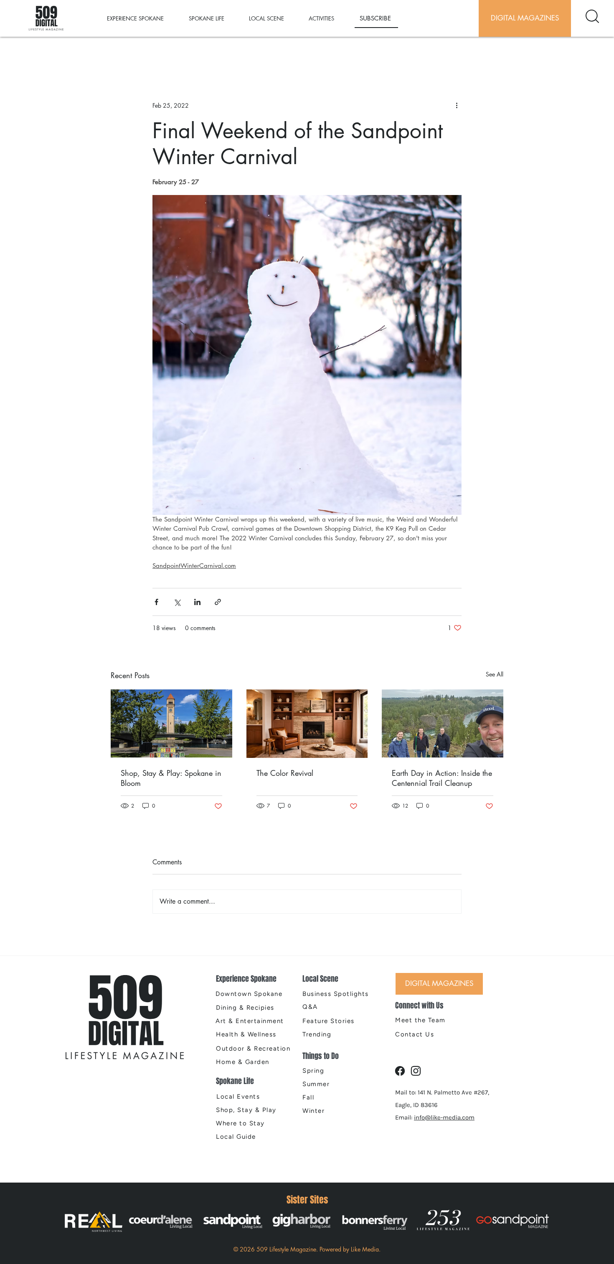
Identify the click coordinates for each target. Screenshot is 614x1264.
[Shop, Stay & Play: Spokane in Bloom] (171, 723)
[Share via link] (218, 602)
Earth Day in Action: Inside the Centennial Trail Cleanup (442, 778)
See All (494, 674)
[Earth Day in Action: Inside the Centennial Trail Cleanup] (442, 723)
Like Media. (366, 1249)
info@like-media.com (444, 1117)
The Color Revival (284, 773)
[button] (144, 18)
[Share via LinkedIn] (197, 602)
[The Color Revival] (307, 723)
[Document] (592, 16)
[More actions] (457, 105)
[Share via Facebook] (156, 602)
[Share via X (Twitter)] (177, 602)
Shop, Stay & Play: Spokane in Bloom (171, 778)
